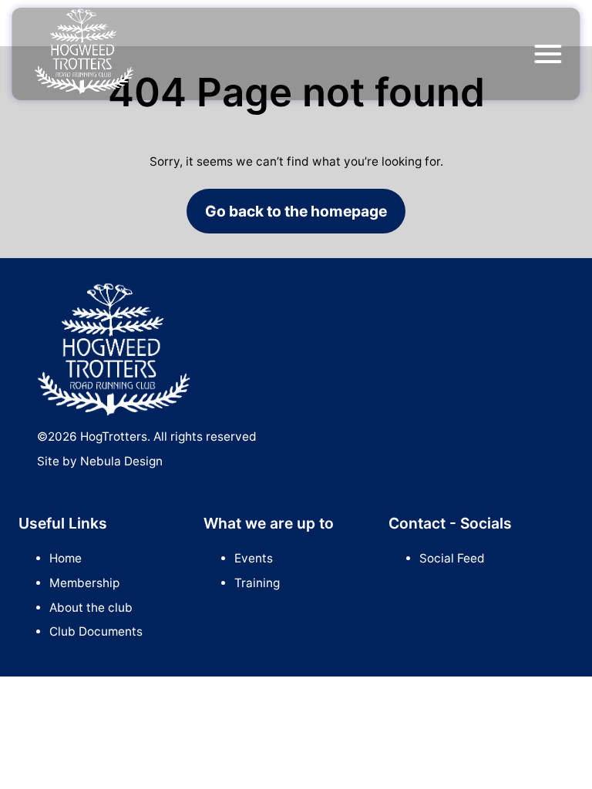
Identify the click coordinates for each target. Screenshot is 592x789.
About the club (91, 607)
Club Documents (96, 631)
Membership (84, 583)
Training (257, 583)
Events (253, 558)
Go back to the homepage (296, 211)
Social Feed (452, 558)
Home (65, 558)
